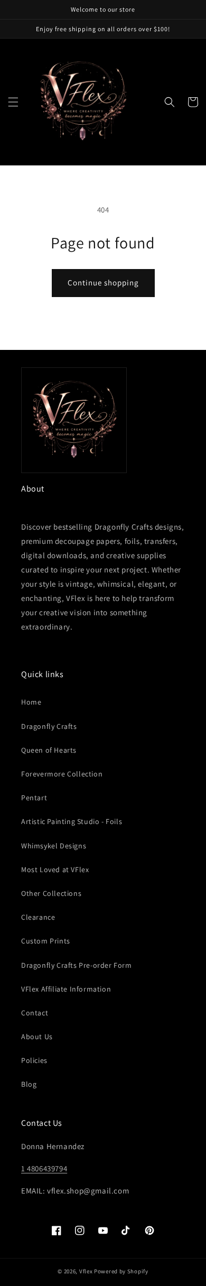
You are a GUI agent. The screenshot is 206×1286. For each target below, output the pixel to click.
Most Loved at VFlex (55, 869)
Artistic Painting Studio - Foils (71, 821)
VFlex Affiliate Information (66, 989)
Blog (28, 1084)
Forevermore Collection (61, 774)
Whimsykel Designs (53, 845)
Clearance (38, 917)
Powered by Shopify (121, 1271)
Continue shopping (103, 282)
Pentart (34, 797)
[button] (13, 102)
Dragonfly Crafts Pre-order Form (76, 965)
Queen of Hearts (49, 750)
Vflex (86, 1271)
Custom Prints (45, 941)
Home (31, 702)
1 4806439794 (44, 1168)
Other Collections (51, 893)
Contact (34, 1012)
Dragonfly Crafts (49, 726)
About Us (37, 1036)
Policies (34, 1060)
